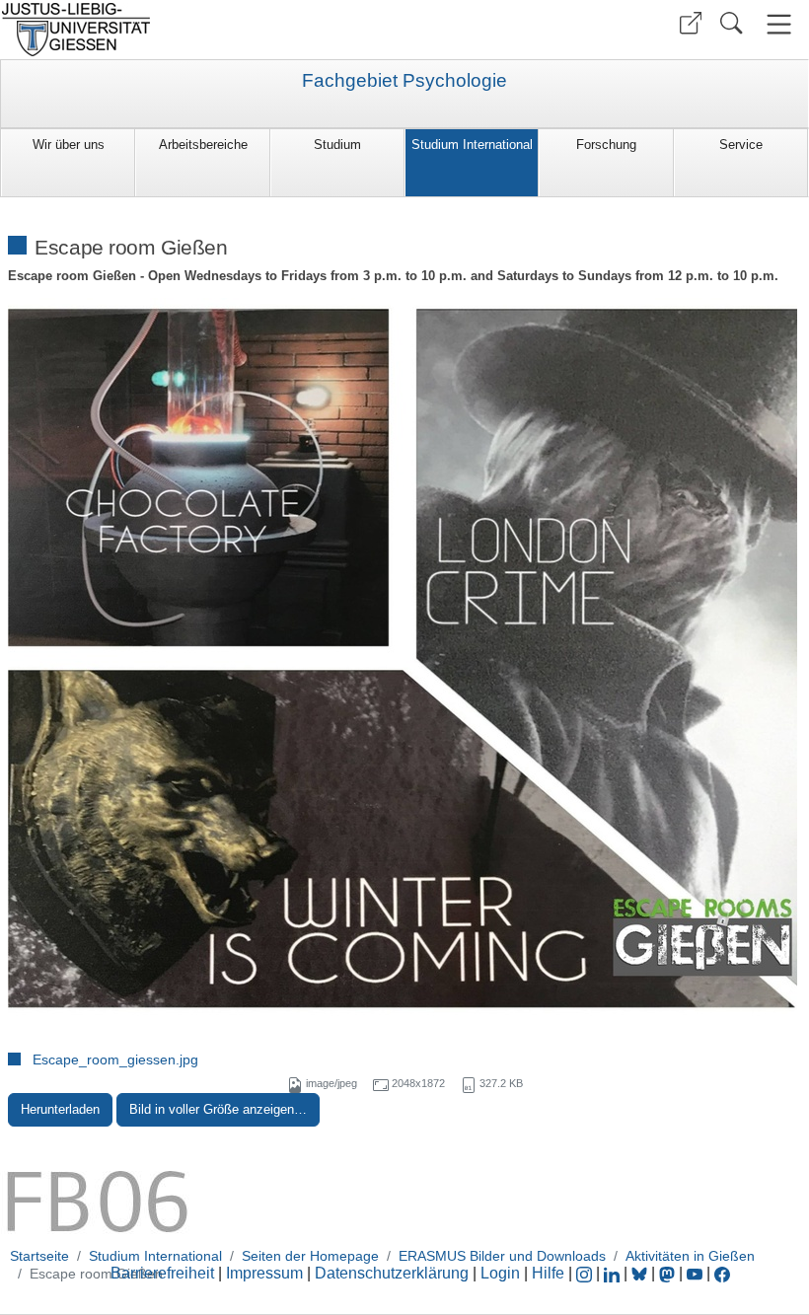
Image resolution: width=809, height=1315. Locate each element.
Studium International (472, 144)
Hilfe (548, 1273)
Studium (337, 144)
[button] (690, 23)
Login (502, 1273)
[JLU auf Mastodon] (669, 1273)
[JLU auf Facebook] (722, 1273)
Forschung (606, 144)
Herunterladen (60, 1109)
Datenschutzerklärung (392, 1273)
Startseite (39, 1256)
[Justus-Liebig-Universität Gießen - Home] (200, 29)
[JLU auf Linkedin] (614, 1273)
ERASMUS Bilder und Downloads (502, 1256)
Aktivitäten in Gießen (690, 1256)
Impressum (264, 1273)
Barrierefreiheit (162, 1273)
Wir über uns (69, 144)
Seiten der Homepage (310, 1256)
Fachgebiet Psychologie (404, 81)
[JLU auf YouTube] (694, 1273)
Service (741, 144)
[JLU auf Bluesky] (641, 1273)
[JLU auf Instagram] (586, 1273)
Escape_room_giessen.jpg (115, 1059)
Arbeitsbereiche (203, 144)
